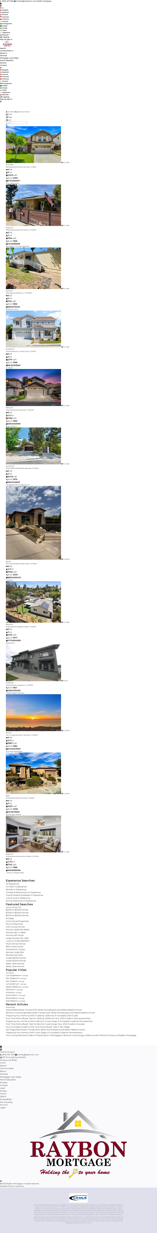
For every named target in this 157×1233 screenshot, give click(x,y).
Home (3, 1063)
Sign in (9, 39)
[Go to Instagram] (0, 5)
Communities (5, 51)
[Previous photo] (8, 145)
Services (3, 56)
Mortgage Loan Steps (9, 58)
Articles (3, 63)
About (2, 53)
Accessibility (6, 1099)
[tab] (78, 114)
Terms (3, 1093)
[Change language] (2, 8)
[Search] (6, 125)
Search (3, 48)
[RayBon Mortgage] (78, 1178)
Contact (3, 65)
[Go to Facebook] (0, 3)
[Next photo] (148, 145)
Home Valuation (7, 60)
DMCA (3, 1096)
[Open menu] (0, 101)
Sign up (3, 39)
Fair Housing (6, 1102)
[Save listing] (62, 162)
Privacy (3, 1091)
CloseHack (19, 1186)
